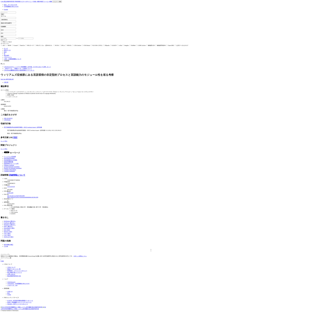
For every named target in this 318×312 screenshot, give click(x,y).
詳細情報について (17, 175)
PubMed (133, 45)
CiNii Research (11, 282)
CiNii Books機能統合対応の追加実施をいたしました (19, 70)
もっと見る (4, 141)
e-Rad (120, 45)
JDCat (63, 45)
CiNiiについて (11, 267)
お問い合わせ (11, 274)
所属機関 (3, 26)
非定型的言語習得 (9, 158)
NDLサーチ (30, 45)
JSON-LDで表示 (8, 237)
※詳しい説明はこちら (80, 256)
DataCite (22, 45)
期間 (2, 36)
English (6, 9)
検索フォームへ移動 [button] (46, 1)
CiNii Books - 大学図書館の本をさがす (18, 283)
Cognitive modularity (9, 171)
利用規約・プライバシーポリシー (17, 270)
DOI (2, 33)
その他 (6, 246)
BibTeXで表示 (8, 231)
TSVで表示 (7, 233)
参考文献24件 (10, 79)
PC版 (2, 261)
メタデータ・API (12, 285)
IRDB (9, 45)
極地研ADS (151, 45)
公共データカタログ (182, 45)
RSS (8, 293)
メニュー (55, 1)
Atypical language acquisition (11, 166)
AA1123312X (11, 186)
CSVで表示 (7, 235)
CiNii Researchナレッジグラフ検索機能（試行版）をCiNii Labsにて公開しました (27, 67)
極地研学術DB (161, 45)
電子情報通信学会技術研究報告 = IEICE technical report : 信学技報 (23, 127)
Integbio (126, 45)
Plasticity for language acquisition (13, 168)
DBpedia (107, 45)
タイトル (3, 16)
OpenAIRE (171, 45)
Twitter (9, 294)
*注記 (14, 137)
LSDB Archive (141, 45)
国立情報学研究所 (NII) (14, 276)
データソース (5, 43)
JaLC (4, 45)
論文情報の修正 (8, 244)
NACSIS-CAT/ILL (97, 45)
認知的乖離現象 (8, 162)
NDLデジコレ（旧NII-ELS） (44, 45)
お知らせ (10, 291)
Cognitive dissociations (10, 169)
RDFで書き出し (8, 226)
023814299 (10, 193)
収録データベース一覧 (14, 269)
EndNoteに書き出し (9, 223)
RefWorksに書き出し (10, 221)
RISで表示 (7, 230)
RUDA (57, 45)
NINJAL (69, 45)
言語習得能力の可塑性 (10, 160)
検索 (60, 1)
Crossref (15, 45)
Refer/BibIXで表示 (9, 228)
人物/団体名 (4, 19)
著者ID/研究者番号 (6, 23)
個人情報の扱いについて (14, 272)
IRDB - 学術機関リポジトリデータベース (19, 302)
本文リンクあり (7, 42)
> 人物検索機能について (14, 59)
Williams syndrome (9, 165)
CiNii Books (86, 45)
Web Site (3, 79)
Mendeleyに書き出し (10, 224)
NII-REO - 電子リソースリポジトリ (17, 304)
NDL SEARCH (8, 118)
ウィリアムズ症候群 (10, 156)
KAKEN (114, 45)
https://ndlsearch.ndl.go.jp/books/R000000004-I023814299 (22, 197)
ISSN (2, 30)
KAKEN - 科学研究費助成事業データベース (20, 300)
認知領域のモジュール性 (11, 163)
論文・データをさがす (10, 4)
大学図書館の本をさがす (11, 6)
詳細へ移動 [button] (36, 1)
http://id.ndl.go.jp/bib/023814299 (16, 196)
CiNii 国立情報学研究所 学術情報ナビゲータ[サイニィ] (17, 1)
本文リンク (4, 40)
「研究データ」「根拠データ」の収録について (18, 68)
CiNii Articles (77, 45)
